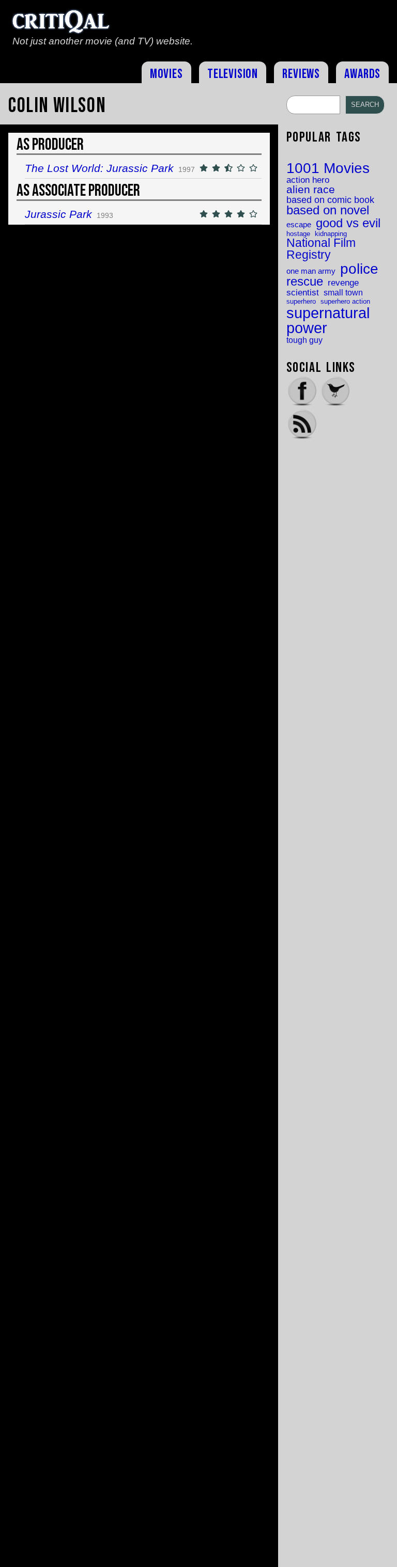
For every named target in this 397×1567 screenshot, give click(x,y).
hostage (298, 233)
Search (365, 104)
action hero (307, 180)
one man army (310, 271)
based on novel (327, 211)
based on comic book (330, 200)
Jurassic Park (58, 214)
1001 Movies (328, 168)
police (359, 268)
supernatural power (328, 320)
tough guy (304, 340)
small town (343, 292)
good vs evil (348, 223)
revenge (343, 282)
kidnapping (331, 233)
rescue (304, 282)
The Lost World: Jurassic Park (99, 168)
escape (298, 225)
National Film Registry (321, 249)
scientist (302, 292)
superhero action (345, 301)
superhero (301, 301)
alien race (310, 189)
